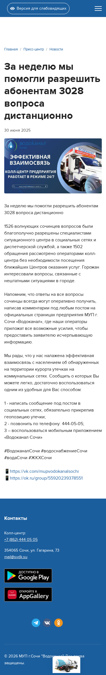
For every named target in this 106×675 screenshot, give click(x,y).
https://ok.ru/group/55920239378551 (46, 478)
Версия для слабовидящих (41, 8)
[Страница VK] (47, 623)
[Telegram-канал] (36, 623)
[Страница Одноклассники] (58, 623)
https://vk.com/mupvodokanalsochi (44, 471)
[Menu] (98, 8)
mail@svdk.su (15, 556)
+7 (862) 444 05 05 (21, 539)
